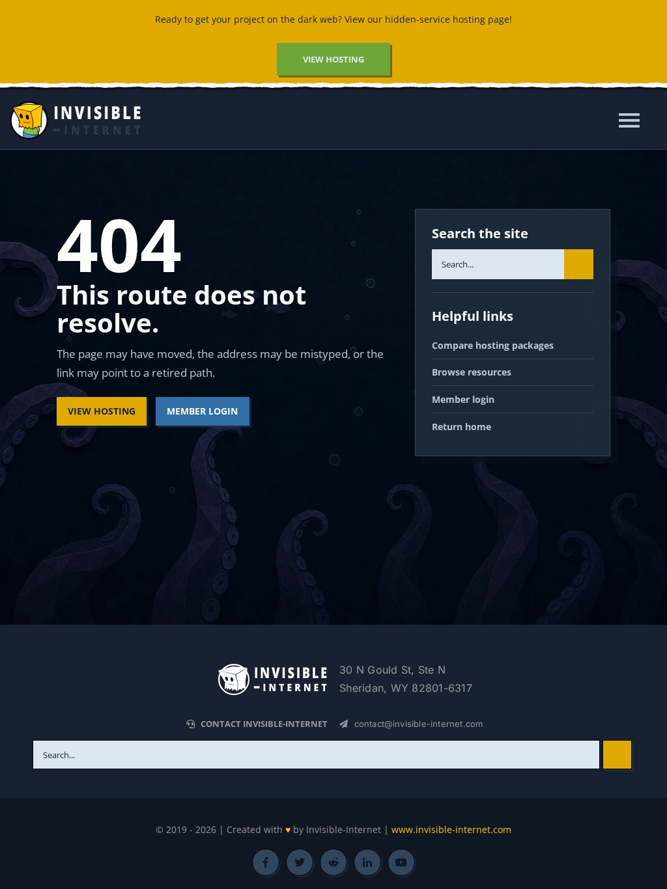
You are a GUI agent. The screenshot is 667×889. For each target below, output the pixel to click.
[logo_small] (272, 667)
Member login (463, 399)
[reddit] (333, 862)
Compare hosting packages (493, 345)
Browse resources (471, 372)
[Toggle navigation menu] (633, 120)
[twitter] (299, 862)
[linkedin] (367, 862)
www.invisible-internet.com (451, 829)
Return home (461, 426)
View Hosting (101, 411)
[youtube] (401, 862)
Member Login (202, 411)
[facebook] (265, 862)
